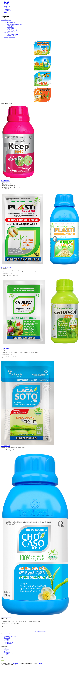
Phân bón (6, 32)
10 (44, 631)
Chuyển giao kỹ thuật (9, 37)
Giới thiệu (6, 3)
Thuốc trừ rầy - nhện (12, 30)
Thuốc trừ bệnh (11, 31)
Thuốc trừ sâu (10, 28)
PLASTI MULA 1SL (6, 267)
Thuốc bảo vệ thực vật (9, 22)
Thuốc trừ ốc (10, 25)
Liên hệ (6, 654)
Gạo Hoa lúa (7, 6)
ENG (5, 12)
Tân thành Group (8, 10)
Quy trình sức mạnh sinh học (14, 24)
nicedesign (40, 663)
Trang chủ (6, 2)
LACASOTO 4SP (5, 446)
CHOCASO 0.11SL (6, 617)
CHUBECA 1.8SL (5, 348)
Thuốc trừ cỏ (10, 27)
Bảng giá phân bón (12, 35)
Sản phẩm (6, 4)
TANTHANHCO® (15, 663)
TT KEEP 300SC (5, 181)
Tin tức (5, 7)
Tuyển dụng (7, 9)
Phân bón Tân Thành (12, 34)
